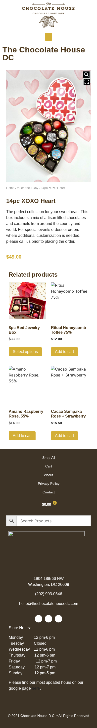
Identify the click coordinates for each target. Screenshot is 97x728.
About (48, 475)
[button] (48, 37)
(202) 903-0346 (48, 594)
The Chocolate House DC (43, 53)
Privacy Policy (48, 483)
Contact (49, 492)
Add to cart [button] (64, 352)
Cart (48, 466)
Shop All (48, 458)
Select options (25, 352)
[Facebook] (38, 618)
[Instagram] (58, 618)
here (36, 688)
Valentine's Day (28, 188)
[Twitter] (48, 618)
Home (10, 188)
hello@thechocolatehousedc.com (48, 603)
